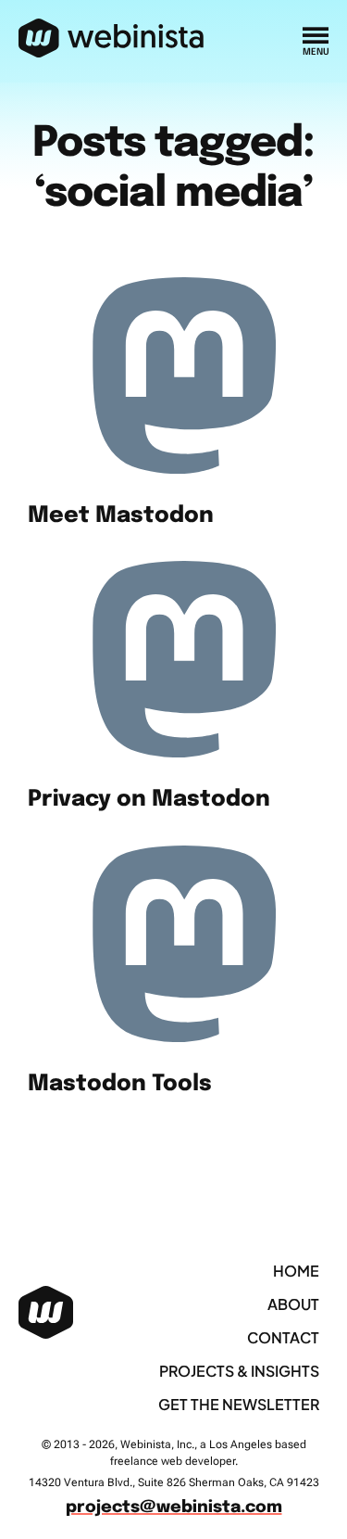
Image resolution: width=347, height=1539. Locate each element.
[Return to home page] (111, 39)
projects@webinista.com (174, 1507)
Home (296, 1270)
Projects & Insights (239, 1370)
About (293, 1304)
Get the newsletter (238, 1404)
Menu (315, 52)
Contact (283, 1337)
